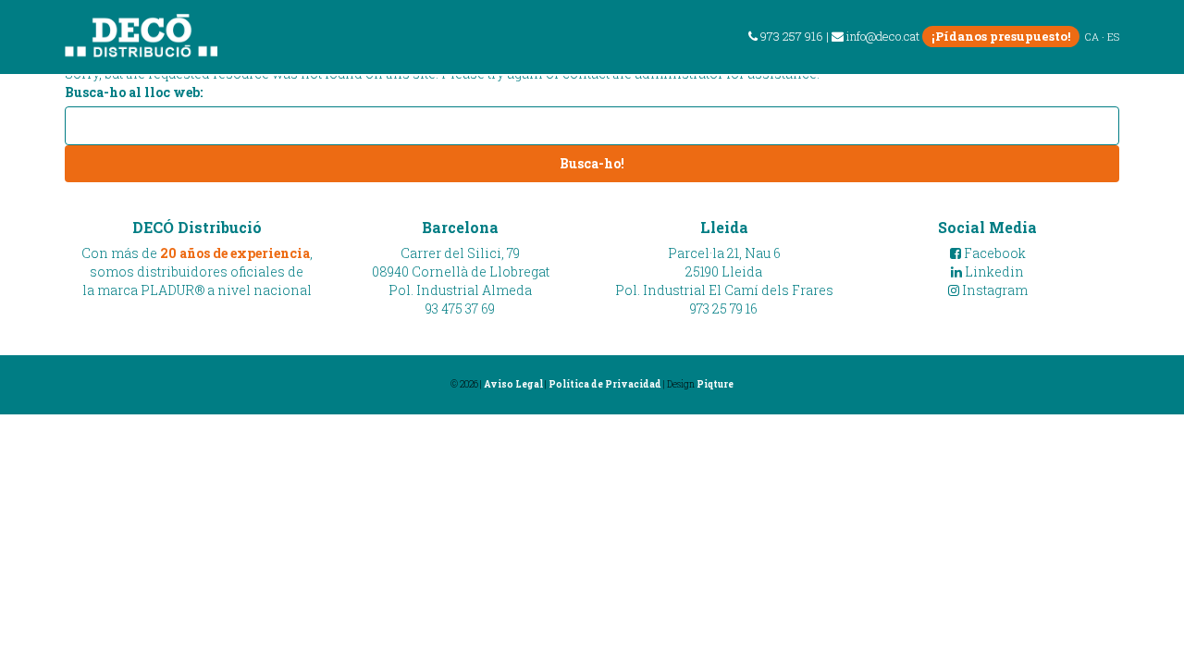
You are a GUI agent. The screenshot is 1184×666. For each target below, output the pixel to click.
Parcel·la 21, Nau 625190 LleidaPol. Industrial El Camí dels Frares (724, 271)
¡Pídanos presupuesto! (1000, 36)
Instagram (993, 290)
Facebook (993, 253)
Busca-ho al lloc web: (134, 92)
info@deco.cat (882, 36)
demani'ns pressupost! (1055, 87)
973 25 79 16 (724, 308)
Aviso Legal (513, 384)
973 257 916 (790, 36)
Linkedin (993, 271)
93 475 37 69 (460, 308)
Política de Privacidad (605, 384)
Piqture (715, 384)
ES (1113, 36)
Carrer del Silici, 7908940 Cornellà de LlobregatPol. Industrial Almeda (460, 271)
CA (1092, 36)
